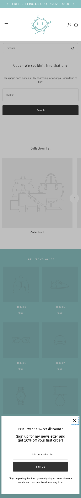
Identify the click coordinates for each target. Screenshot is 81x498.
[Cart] (76, 24)
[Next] (74, 4)
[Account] (69, 24)
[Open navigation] (14, 24)
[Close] (74, 420)
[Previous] (7, 4)
